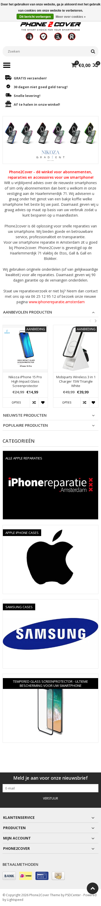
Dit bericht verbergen (35, 17)
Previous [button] (90, 320)
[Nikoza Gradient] (50, 140)
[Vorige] (7, 141)
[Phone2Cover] (50, 30)
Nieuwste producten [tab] (25, 415)
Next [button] (95, 320)
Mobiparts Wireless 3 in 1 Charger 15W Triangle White (76, 381)
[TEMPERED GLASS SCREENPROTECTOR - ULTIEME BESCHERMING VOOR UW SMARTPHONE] (50, 676)
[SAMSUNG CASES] (50, 602)
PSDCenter (73, 895)
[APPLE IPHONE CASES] (50, 527)
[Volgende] (93, 141)
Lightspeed (15, 899)
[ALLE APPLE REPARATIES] (50, 453)
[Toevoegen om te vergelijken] (34, 402)
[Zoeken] (92, 51)
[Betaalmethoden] (9, 876)
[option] (25, 369)
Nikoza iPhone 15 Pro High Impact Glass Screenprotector (25, 381)
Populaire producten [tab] (25, 425)
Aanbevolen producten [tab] (27, 312)
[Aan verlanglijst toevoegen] (43, 402)
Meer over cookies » (71, 17)
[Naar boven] (92, 888)
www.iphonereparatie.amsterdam (57, 301)
